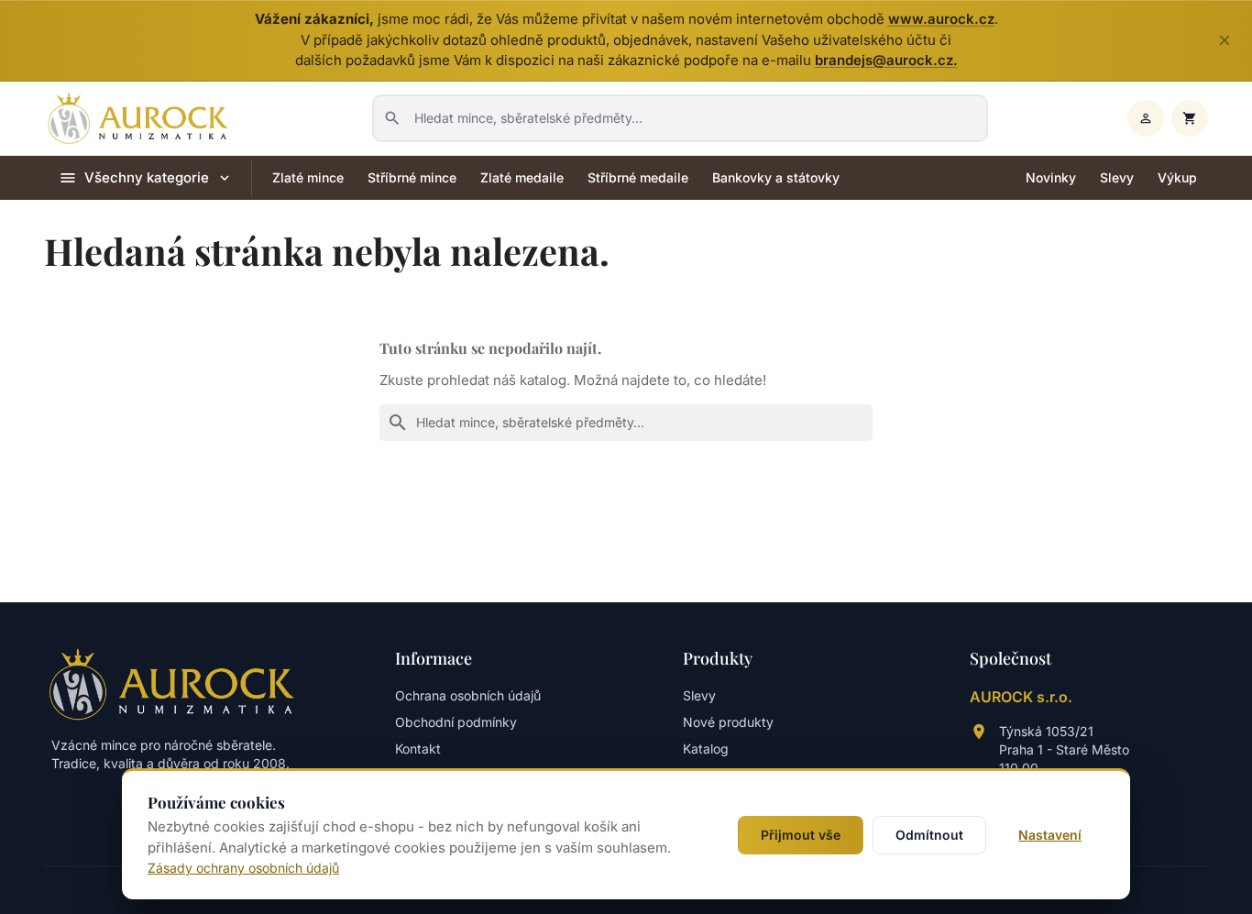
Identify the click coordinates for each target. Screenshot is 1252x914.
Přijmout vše (800, 834)
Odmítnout (929, 834)
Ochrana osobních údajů (468, 695)
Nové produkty (728, 722)
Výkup (1177, 177)
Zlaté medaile (522, 177)
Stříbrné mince (412, 177)
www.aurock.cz (941, 19)
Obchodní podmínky (456, 722)
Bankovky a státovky (776, 177)
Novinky (1051, 177)
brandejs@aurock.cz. (886, 60)
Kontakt (418, 748)
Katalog (706, 748)
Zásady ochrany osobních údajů (243, 867)
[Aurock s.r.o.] (172, 683)
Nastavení (1050, 834)
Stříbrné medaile (638, 177)
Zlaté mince (308, 177)
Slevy (1117, 177)
